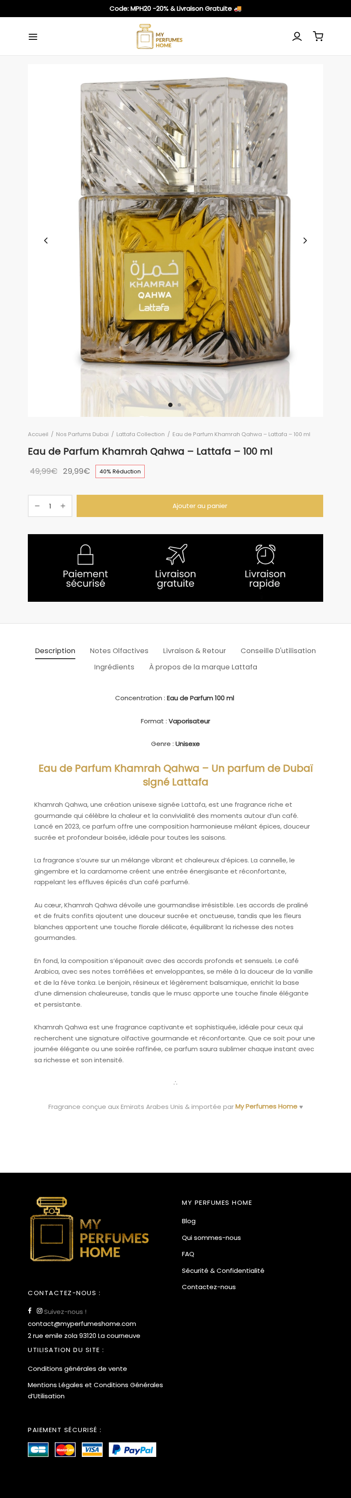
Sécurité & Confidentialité (223, 1270)
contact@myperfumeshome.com (82, 1323)
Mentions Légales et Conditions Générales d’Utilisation (95, 1390)
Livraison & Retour (194, 651)
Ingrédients (114, 667)
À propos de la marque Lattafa (203, 667)
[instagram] (39, 1311)
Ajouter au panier (200, 505)
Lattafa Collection (140, 434)
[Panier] (318, 36)
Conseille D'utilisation (278, 651)
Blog (189, 1220)
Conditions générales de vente (77, 1368)
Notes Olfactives (119, 651)
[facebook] (30, 1311)
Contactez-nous (209, 1286)
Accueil (38, 434)
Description (55, 651)
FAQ (188, 1253)
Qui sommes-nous (211, 1237)
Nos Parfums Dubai (82, 434)
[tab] (55, 651)
